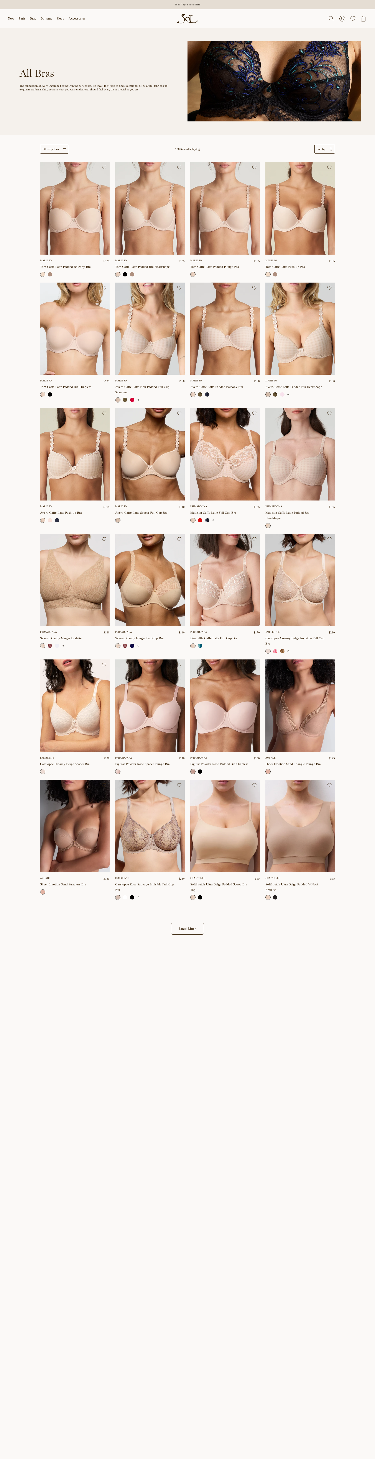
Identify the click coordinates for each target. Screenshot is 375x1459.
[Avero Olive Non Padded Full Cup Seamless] (125, 399)
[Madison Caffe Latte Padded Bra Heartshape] (300, 454)
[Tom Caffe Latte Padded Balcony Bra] (75, 208)
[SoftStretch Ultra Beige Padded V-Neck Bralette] (300, 826)
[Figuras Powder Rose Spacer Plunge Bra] (150, 705)
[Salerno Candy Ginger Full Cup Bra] (150, 580)
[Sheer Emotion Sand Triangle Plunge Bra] (300, 705)
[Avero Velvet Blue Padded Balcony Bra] (207, 394)
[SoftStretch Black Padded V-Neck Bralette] (275, 897)
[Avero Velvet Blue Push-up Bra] (57, 520)
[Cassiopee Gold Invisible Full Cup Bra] (282, 651)
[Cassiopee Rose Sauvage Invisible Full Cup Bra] (150, 826)
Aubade (270, 757)
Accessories (77, 18)
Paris (22, 18)
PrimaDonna (198, 506)
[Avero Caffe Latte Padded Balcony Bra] (225, 329)
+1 (138, 400)
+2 (138, 645)
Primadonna (48, 632)
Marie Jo (46, 260)
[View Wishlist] (352, 18)
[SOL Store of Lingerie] (187, 18)
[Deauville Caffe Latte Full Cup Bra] (225, 580)
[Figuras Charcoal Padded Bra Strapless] (200, 771)
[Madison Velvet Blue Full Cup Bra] (207, 520)
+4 (288, 394)
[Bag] (363, 18)
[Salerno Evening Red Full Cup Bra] (125, 645)
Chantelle (197, 878)
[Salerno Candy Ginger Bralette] (75, 580)
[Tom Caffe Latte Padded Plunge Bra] (225, 208)
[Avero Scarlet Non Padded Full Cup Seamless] (132, 399)
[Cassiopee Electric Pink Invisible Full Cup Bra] (275, 651)
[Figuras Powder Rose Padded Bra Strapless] (225, 705)
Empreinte (272, 632)
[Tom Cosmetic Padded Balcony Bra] (50, 274)
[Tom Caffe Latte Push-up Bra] (300, 208)
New (11, 18)
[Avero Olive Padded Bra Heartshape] (275, 394)
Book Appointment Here (187, 4)
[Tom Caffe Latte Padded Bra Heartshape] (150, 208)
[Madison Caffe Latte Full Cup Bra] (225, 454)
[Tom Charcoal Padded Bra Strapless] (50, 394)
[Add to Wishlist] (104, 167)
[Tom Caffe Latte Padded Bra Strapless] (75, 329)
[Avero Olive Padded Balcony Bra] (200, 394)
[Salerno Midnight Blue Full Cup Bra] (132, 645)
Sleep (60, 18)
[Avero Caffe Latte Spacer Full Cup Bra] (150, 454)
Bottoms (46, 18)
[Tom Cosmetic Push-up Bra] (275, 274)
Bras (33, 18)
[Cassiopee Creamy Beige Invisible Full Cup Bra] (300, 580)
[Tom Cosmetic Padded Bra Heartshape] (132, 274)
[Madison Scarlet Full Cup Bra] (200, 520)
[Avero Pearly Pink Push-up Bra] (50, 520)
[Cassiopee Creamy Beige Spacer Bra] (75, 705)
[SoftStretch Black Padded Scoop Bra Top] (200, 897)
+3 (288, 651)
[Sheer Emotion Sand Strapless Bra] (75, 826)
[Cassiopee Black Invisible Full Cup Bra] (132, 897)
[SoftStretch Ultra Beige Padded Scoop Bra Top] (225, 826)
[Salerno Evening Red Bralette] (50, 645)
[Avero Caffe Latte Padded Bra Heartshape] (300, 329)
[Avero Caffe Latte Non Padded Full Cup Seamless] (150, 329)
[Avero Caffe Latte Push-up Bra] (75, 454)
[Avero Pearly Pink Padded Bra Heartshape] (282, 394)
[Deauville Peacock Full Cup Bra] (200, 645)
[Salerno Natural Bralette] (57, 645)
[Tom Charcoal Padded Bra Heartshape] (125, 274)
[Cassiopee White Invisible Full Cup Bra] (125, 897)
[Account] (342, 18)
